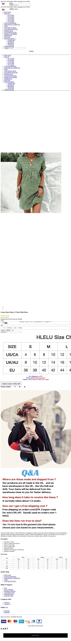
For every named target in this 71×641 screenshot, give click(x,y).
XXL (20, 328)
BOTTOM (7, 37)
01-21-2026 (11, 21)
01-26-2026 (11, 17)
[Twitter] (19, 387)
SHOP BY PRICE (10, 38)
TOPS (6, 26)
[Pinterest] (24, 387)
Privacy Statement (31, 625)
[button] (5, 315)
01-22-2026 (11, 20)
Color (2, 320)
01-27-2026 (11, 15)
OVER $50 (11, 45)
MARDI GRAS (8, 31)
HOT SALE (7, 12)
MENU (11, 9)
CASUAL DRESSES (10, 23)
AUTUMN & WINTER (11, 29)
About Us (7, 602)
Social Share (6, 387)
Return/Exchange (9, 594)
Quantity (3, 332)
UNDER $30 (11, 40)
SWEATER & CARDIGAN (12, 24)
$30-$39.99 (11, 41)
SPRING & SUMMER (10, 34)
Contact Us (7, 604)
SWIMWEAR (8, 35)
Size (2, 325)
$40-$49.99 (11, 43)
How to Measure (8, 589)
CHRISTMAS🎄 (9, 46)
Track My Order (8, 596)
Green (6, 323)
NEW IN (7, 13)
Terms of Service (39, 625)
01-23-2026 (11, 18)
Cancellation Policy (9, 592)
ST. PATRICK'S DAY (10, 32)
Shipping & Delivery (10, 591)
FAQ (5, 588)
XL (16, 328)
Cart (11, 3)
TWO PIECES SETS (10, 27)
